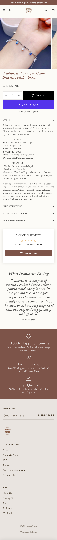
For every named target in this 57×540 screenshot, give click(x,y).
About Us (7, 493)
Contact (6, 450)
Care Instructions (12, 206)
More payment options (28, 112)
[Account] (46, 10)
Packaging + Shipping (14, 220)
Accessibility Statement (14, 470)
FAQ (5, 460)
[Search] (10, 10)
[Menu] (3, 10)
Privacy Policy (10, 475)
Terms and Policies (28, 532)
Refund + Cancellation (15, 213)
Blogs (5, 503)
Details (6, 120)
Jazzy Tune (32, 526)
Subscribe (46, 415)
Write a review (28, 253)
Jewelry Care (9, 498)
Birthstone (8, 508)
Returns (6, 465)
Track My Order (11, 455)
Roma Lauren (28, 320)
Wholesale (8, 513)
